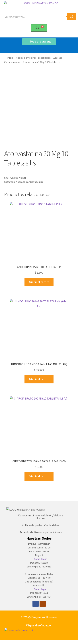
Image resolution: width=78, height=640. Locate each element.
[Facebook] (35, 604)
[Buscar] (71, 16)
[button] (39, 49)
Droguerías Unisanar (44, 617)
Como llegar (40, 559)
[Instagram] (43, 604)
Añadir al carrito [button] (39, 282)
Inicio (10, 57)
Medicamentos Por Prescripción (33, 57)
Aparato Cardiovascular (29, 181)
